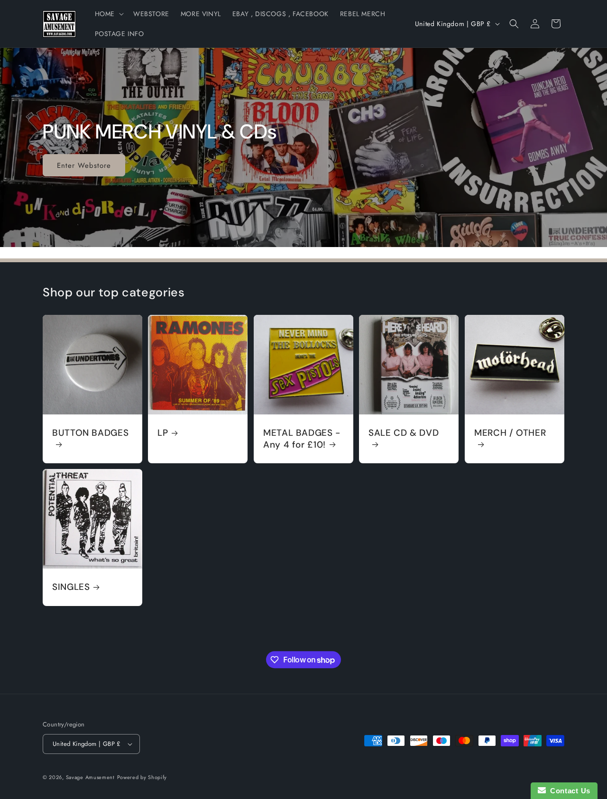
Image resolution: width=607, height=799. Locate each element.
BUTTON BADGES (90, 433)
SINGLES (71, 587)
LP (162, 433)
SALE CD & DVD (403, 433)
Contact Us (568, 791)
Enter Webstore (84, 165)
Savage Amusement (90, 777)
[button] (108, 14)
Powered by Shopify (142, 777)
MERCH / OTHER (510, 433)
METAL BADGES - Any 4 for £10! (301, 438)
